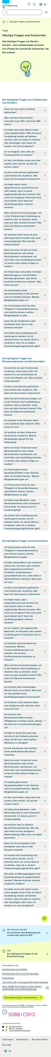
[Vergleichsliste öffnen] (34, 4)
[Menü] (46, 12)
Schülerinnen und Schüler (14, 969)
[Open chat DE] (44, 918)
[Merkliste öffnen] (29, 4)
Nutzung (6, 1044)
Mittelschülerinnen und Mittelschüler (20, 973)
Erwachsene (8, 978)
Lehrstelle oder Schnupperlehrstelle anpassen (25, 982)
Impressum (7, 1039)
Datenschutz (22, 1039)
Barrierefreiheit (40, 1039)
